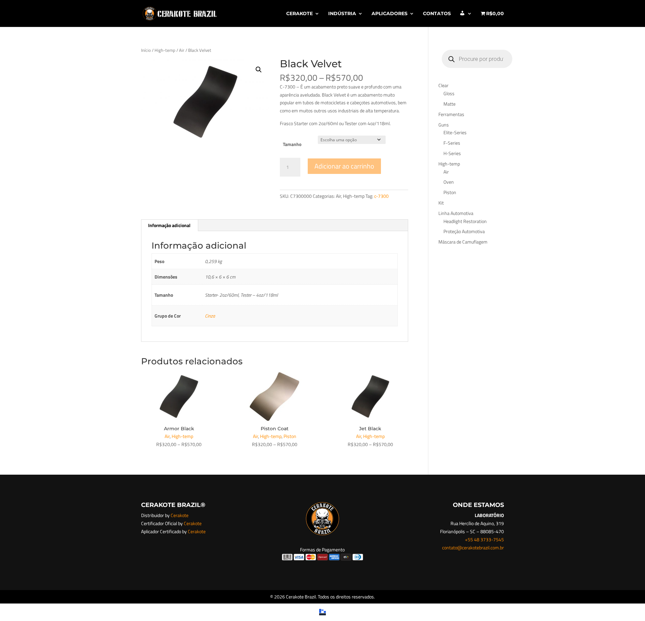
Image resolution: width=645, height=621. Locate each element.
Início (146, 50)
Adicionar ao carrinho (344, 166)
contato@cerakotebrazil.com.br (473, 547)
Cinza (210, 315)
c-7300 (381, 195)
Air (181, 50)
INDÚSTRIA (342, 13)
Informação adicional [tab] (169, 225)
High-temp (165, 50)
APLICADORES (389, 13)
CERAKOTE (299, 13)
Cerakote (179, 515)
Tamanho (292, 144)
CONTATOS (437, 13)
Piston (290, 436)
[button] (259, 70)
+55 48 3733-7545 (484, 539)
